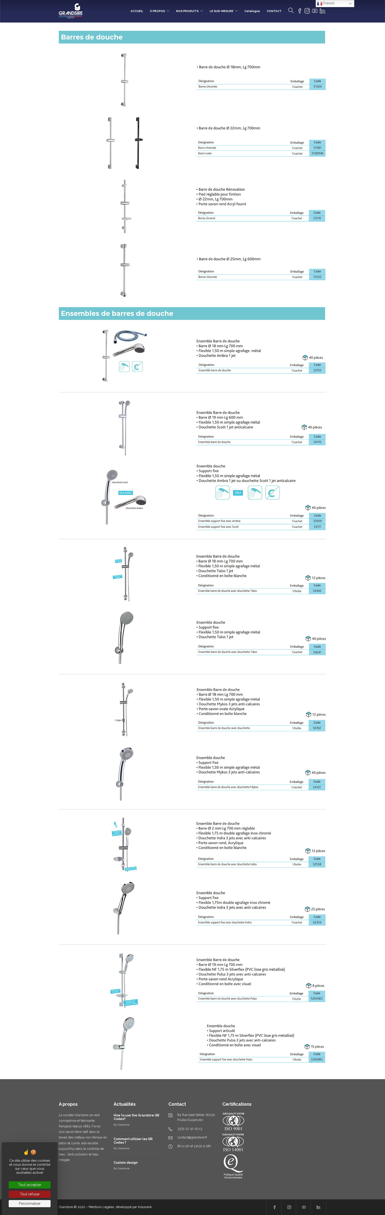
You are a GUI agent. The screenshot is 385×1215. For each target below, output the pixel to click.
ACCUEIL (137, 11)
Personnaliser (30, 1203)
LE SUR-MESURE (221, 11)
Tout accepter (29, 1185)
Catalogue (252, 11)
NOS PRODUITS (187, 11)
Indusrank (145, 1207)
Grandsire (123, 1124)
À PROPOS (157, 11)
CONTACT (274, 11)
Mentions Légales (101, 1207)
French (328, 3)
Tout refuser (30, 1194)
